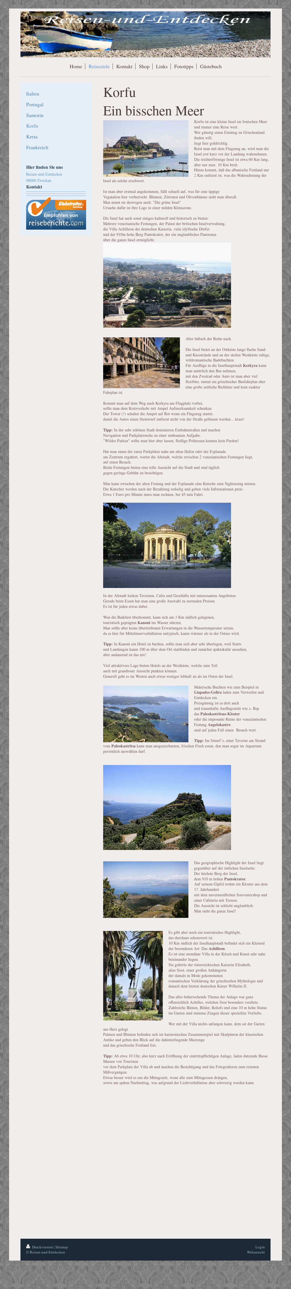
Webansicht (256, 1252)
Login (260, 1247)
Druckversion (42, 1247)
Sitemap (61, 1247)
